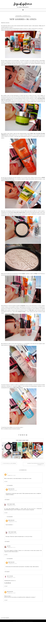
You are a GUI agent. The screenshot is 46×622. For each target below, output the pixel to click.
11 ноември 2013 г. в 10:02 (11, 475)
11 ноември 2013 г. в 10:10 (11, 505)
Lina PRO (8, 546)
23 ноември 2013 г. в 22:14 (12, 533)
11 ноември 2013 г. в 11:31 (11, 547)
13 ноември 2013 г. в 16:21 (11, 577)
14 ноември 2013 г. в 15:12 (12, 563)
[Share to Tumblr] (24, 435)
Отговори (10, 485)
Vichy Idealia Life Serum (9, 463)
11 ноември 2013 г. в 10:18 (12, 490)
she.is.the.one (10, 576)
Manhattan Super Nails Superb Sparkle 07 (35, 464)
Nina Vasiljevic (11, 488)
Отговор (5, 481)
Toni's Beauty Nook (11, 504)
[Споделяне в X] (20, 435)
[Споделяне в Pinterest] (22, 435)
